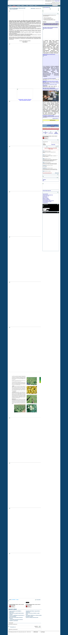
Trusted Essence (45, 202)
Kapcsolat (31, 5)
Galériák (18, 5)
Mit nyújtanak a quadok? (29, 616)
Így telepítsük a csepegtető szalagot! (48, 115)
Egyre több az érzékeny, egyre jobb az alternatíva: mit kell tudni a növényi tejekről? (50, 28)
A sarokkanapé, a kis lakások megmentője (49, 78)
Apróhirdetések (52, 120)
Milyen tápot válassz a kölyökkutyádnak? (49, 88)
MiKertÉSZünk (33, 8)
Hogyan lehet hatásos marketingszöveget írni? (50, 90)
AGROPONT (14, 599)
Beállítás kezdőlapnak (56, 133)
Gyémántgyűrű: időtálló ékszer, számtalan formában (34, 615)
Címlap (10, 5)
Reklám (23, 5)
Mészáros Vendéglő (46, 198)
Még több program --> (56, 118)
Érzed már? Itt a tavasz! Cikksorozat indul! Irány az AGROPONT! (17, 8)
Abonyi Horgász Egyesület (47, 190)
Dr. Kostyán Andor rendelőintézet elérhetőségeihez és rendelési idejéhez (52, 126)
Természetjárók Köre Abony (47, 201)
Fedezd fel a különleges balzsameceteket (32, 617)
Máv (43, 180)
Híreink (14, 5)
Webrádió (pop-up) (45, 133)
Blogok (17, 599)
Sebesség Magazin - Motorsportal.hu (48, 200)
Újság (27, 5)
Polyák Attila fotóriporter (46, 199)
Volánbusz (44, 179)
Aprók (36, 5)
